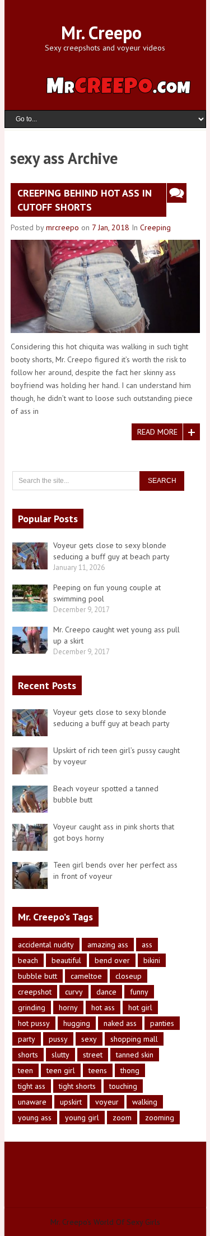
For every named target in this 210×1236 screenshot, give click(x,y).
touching (123, 1086)
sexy (89, 1039)
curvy (74, 992)
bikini (151, 960)
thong (129, 1070)
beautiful (66, 960)
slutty (60, 1055)
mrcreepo (62, 227)
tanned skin (134, 1055)
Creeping (155, 227)
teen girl (60, 1070)
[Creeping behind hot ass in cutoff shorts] (105, 286)
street (92, 1055)
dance (106, 992)
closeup (128, 976)
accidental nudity (46, 944)
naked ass (120, 1023)
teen (25, 1070)
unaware (32, 1102)
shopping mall (134, 1039)
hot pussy (34, 1023)
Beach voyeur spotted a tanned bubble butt (105, 794)
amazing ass (107, 944)
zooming (159, 1117)
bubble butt (37, 976)
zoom (122, 1117)
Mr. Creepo (101, 32)
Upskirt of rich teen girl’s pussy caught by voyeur (116, 756)
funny (139, 992)
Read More (157, 432)
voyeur (107, 1102)
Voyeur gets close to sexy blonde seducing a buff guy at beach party (111, 717)
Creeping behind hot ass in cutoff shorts (84, 199)
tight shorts (77, 1086)
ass (147, 944)
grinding (31, 1007)
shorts (28, 1055)
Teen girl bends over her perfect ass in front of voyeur (115, 870)
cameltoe (86, 976)
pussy (58, 1039)
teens (97, 1070)
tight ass (31, 1086)
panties (162, 1023)
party (26, 1039)
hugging (76, 1023)
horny (68, 1007)
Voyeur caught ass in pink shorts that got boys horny (113, 832)
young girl (82, 1117)
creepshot (35, 992)
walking (144, 1102)
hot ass (103, 1007)
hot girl (140, 1007)
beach (28, 960)
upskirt (71, 1102)
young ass (35, 1117)
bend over (112, 960)
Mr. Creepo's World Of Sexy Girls (105, 1222)
